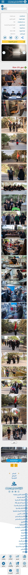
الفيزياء (22, 535)
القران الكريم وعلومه (18, 494)
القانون (22, 530)
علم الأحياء (21, 541)
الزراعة (22, 532)
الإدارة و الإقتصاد (19, 527)
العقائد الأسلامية (19, 500)
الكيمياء (22, 538)
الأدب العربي (21, 513)
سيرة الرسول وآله (19, 502)
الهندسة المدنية (20, 546)
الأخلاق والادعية (20, 508)
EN (2, 6)
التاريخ (22, 521)
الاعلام (22, 549)
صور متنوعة (12, 16)
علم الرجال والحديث (19, 505)
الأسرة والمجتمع (19, 516)
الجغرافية (22, 524)
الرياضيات (21, 543)
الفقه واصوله (20, 497)
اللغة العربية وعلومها (18, 510)
